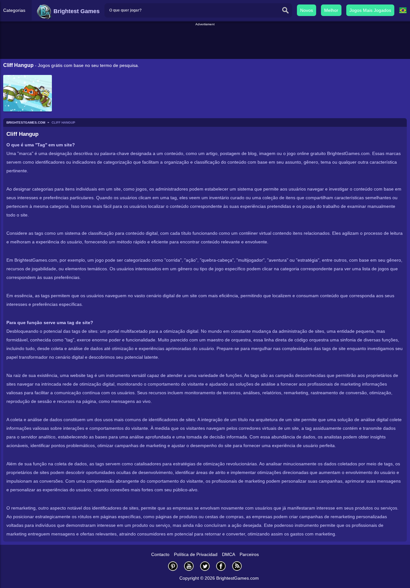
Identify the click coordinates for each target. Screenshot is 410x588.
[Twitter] (205, 566)
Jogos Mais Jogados (370, 10)
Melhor (331, 10)
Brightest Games (76, 11)
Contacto (160, 554)
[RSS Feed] (237, 566)
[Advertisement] (205, 41)
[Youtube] (189, 566)
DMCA (228, 554)
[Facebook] (221, 566)
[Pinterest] (173, 566)
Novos (306, 10)
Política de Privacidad (195, 554)
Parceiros (249, 554)
